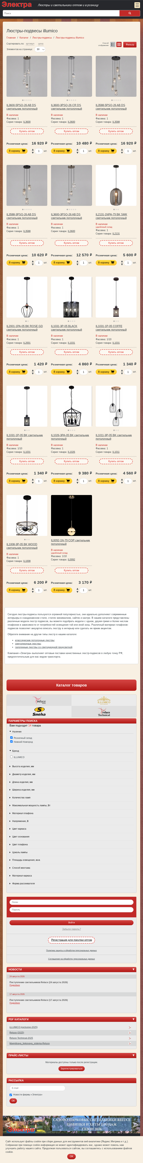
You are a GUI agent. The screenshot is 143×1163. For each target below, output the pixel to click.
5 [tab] (31, 100)
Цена (40, 43)
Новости (15, 969)
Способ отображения (103, 43)
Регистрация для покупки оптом (71, 939)
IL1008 (27, 561)
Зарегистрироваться (71, 1068)
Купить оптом (27, 131)
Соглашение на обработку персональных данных (71, 959)
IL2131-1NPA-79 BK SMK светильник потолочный (111, 216)
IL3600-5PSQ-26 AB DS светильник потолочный (22, 107)
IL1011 (116, 452)
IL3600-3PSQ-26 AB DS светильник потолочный (66, 216)
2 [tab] (25, 100)
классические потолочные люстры (34, 640)
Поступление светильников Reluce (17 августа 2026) (38, 1000)
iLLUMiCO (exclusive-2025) (23, 1027)
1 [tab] (22, 100)
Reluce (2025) (16, 1032)
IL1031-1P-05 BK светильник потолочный (25, 437)
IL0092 (71, 559)
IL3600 (27, 121)
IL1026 (71, 452)
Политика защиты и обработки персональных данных (71, 950)
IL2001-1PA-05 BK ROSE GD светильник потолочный (25, 328)
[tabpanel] (27, 76)
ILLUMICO (104, 700)
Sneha (39, 711)
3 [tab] (27, 100)
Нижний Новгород (23, 742)
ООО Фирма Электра (64, 4)
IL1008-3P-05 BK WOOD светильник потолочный (22, 546)
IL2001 (27, 342)
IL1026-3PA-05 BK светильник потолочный (70, 437)
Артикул (30, 43)
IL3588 (116, 121)
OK (71, 1156)
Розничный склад (23, 738)
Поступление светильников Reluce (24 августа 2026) (38, 982)
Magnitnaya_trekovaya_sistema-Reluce (29, 1043)
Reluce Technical (104, 711)
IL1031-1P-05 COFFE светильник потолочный (111, 328)
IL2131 (116, 233)
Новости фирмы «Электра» (27, 1094)
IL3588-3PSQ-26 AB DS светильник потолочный (22, 216)
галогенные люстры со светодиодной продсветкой (43, 647)
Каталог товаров (71, 685)
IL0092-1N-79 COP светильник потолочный (70, 542)
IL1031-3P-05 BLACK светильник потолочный (66, 328)
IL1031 (71, 342)
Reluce (39, 700)
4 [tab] (29, 100)
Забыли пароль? (71, 929)
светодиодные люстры (28, 643)
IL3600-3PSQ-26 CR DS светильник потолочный (66, 107)
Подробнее (14, 985)
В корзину (14, 150)
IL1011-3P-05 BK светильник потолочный (114, 437)
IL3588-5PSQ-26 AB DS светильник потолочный (111, 107)
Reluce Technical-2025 (21, 1038)
